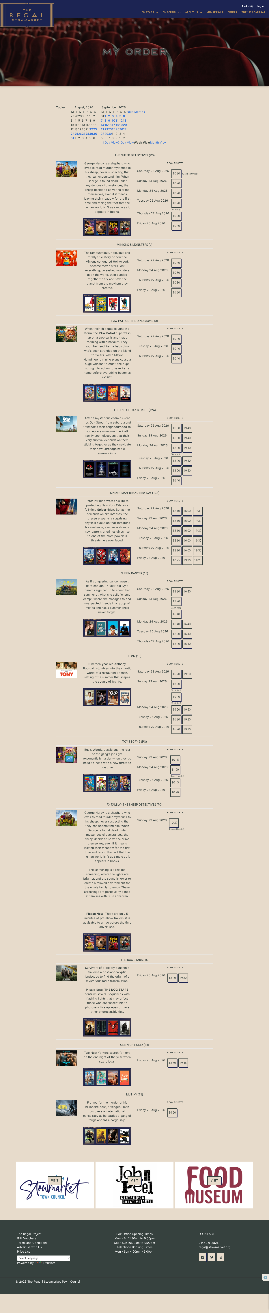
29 (91, 133)
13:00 (176, 428)
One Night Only (131, 1045)
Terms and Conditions (32, 1243)
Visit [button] (54, 1180)
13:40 (176, 624)
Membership (215, 12)
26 (80, 133)
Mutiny (131, 1094)
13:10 (176, 511)
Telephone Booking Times (134, 1247)
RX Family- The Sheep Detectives (131, 804)
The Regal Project (29, 1234)
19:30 (197, 511)
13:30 (187, 560)
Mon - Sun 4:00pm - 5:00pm (134, 1251)
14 (102, 125)
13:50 (172, 1063)
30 (95, 133)
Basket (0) (247, 6)
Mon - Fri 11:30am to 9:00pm (135, 1238)
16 (110, 125)
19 (121, 125)
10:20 (176, 173)
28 (87, 133)
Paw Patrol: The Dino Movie (132, 321)
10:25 (176, 560)
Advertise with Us (29, 1247)
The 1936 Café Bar (253, 12)
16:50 (176, 709)
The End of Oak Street (130, 410)
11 (117, 120)
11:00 (175, 769)
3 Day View (126, 142)
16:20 (176, 674)
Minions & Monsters (132, 244)
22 (91, 129)
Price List (23, 1251)
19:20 (197, 560)
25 (76, 133)
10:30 (176, 226)
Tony (131, 656)
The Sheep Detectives (131, 155)
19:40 (187, 428)
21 (102, 129)
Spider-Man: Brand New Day (131, 493)
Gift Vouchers (26, 1238)
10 (113, 120)
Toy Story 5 (131, 741)
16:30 (176, 292)
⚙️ (265, 1277)
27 (83, 133)
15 (106, 125)
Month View (158, 142)
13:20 (176, 591)
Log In (260, 6)
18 (117, 125)
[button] (202, 1257)
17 (113, 125)
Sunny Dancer (131, 573)
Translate (49, 1263)
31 (72, 138)
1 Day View (110, 142)
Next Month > (136, 112)
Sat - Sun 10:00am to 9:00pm (134, 1243)
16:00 (187, 511)
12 (121, 120)
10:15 (175, 760)
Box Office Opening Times (134, 1234)
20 (125, 125)
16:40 (176, 480)
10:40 (176, 339)
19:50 (187, 709)
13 (124, 120)
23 (95, 129)
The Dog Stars (132, 960)
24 (72, 133)
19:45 (183, 1063)
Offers (232, 12)
